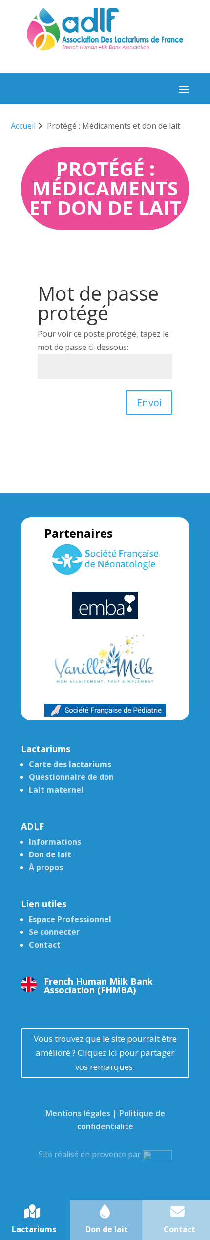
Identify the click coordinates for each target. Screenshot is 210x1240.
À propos (46, 867)
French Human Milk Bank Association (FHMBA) (98, 985)
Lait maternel (56, 789)
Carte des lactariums (70, 764)
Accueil (23, 125)
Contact (45, 944)
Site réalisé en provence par (91, 1154)
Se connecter (54, 932)
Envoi (149, 402)
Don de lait (50, 854)
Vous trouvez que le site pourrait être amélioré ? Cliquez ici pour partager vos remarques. (105, 1052)
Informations (55, 841)
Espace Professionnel (70, 919)
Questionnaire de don (71, 777)
